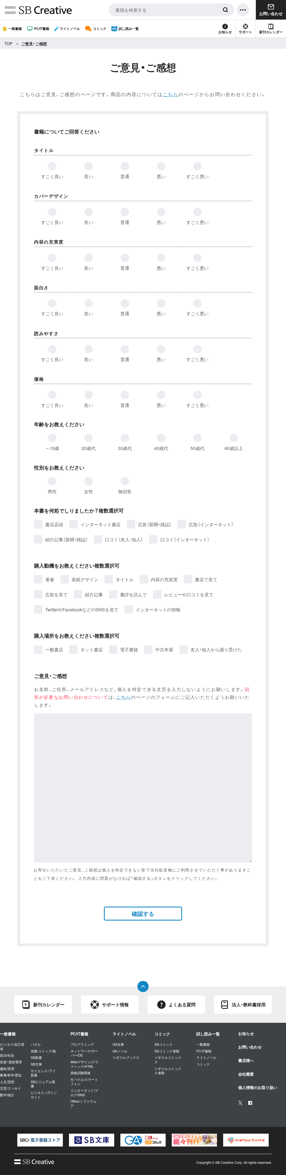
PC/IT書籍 (41, 28)
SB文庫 (36, 1064)
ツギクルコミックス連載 (167, 1070)
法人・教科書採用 (249, 1004)
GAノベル (120, 1051)
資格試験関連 (80, 1073)
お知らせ (225, 31)
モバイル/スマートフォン (84, 1081)
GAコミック (163, 1044)
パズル (36, 1044)
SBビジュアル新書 (43, 1083)
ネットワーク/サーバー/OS (84, 1053)
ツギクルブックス (126, 1057)
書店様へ (246, 1060)
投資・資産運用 (11, 1062)
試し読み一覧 (129, 28)
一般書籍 (15, 28)
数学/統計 (7, 1095)
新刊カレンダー (271, 31)
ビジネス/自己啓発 (12, 1046)
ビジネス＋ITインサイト (44, 1094)
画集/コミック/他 (43, 1051)
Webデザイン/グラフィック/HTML (84, 1064)
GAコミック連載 (166, 1051)
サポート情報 (115, 1004)
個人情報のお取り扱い (257, 1087)
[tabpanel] (40, 1140)
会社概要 (246, 1073)
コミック (99, 28)
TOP (8, 43)
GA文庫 (118, 1044)
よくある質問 (182, 1004)
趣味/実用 (7, 1068)
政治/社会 (7, 1055)
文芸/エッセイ (10, 1088)
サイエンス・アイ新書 (43, 1073)
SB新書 (36, 1057)
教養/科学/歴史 (11, 1075)
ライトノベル (70, 28)
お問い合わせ (250, 1046)
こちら (170, 93)
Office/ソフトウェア (83, 1103)
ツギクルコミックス (167, 1059)
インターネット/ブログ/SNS (84, 1092)
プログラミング (82, 1044)
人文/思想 (7, 1081)
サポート (245, 31)
